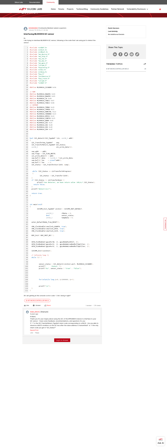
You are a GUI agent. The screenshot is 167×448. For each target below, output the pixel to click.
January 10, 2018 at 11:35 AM (38, 30)
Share (49, 305)
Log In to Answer (62, 340)
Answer (38, 305)
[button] (165, 224)
